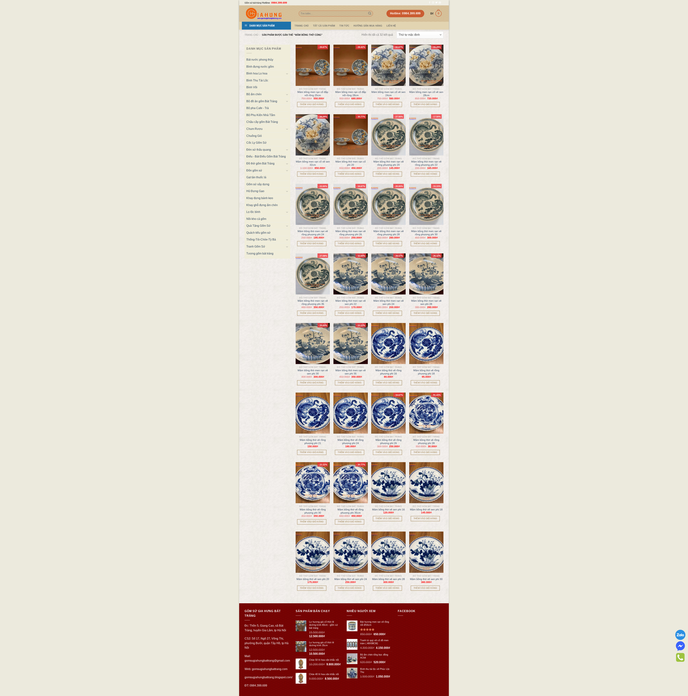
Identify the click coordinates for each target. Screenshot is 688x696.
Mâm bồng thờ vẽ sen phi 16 (388, 509)
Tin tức (344, 25)
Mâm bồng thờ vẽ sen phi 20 (313, 579)
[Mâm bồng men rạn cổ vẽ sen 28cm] (426, 65)
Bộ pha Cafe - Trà (257, 108)
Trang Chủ (302, 25)
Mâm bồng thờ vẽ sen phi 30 (426, 579)
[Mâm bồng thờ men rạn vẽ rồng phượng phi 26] (350, 204)
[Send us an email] (440, 2)
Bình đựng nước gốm (260, 66)
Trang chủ (251, 35)
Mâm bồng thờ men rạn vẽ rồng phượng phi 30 (426, 233)
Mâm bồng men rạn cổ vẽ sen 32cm (313, 163)
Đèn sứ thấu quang (258, 149)
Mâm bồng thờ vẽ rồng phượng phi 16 (389, 372)
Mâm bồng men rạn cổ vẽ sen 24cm (388, 94)
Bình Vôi (251, 87)
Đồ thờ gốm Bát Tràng (260, 163)
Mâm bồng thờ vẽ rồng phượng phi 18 (426, 372)
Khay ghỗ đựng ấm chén (262, 205)
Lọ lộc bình (253, 211)
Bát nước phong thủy (259, 59)
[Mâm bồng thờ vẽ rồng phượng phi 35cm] (350, 482)
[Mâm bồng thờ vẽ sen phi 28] (388, 552)
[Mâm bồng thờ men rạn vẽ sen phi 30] (313, 343)
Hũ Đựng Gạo (255, 191)
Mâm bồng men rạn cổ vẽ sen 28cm (426, 94)
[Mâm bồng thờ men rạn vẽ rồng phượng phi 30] (426, 204)
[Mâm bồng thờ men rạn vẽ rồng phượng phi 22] (426, 134)
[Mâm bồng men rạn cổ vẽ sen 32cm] (313, 134)
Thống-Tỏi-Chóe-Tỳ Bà (261, 239)
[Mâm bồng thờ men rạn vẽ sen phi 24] (388, 274)
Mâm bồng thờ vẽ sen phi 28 (388, 579)
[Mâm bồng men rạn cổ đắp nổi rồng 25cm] (313, 65)
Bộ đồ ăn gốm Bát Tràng (261, 101)
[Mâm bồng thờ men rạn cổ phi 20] (350, 134)
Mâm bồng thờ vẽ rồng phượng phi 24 (351, 441)
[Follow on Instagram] (433, 2)
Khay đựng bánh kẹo (259, 198)
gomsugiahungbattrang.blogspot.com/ (268, 677)
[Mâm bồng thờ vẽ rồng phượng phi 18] (426, 343)
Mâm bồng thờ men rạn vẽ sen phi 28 (426, 302)
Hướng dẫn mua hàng (367, 25)
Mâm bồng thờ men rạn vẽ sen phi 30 (313, 372)
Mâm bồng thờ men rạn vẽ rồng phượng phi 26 (350, 233)
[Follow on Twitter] (436, 2)
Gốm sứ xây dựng (257, 184)
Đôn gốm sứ (254, 170)
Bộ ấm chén (254, 94)
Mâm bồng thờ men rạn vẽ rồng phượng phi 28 (388, 233)
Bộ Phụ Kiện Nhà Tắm (260, 115)
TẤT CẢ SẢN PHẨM (324, 25)
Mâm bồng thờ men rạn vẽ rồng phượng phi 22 (426, 163)
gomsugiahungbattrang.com (269, 669)
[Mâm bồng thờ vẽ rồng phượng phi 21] (313, 413)
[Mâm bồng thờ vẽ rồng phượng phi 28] (426, 413)
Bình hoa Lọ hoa (256, 73)
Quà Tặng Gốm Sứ (258, 225)
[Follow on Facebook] (430, 2)
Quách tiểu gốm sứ (258, 232)
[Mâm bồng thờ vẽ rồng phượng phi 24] (350, 413)
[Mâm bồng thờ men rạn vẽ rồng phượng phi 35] (313, 274)
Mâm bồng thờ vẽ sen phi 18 (426, 509)
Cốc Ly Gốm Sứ (256, 142)
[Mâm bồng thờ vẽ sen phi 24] (350, 552)
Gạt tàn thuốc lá (256, 177)
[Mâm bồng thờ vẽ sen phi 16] (388, 482)
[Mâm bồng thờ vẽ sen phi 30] (426, 552)
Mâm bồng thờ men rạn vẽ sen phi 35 (350, 372)
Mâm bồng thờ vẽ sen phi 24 (350, 579)
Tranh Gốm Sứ (255, 246)
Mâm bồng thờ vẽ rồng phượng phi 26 (389, 441)
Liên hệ (391, 25)
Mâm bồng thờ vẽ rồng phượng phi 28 (426, 441)
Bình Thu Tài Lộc (257, 80)
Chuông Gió (254, 135)
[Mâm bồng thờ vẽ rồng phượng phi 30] (313, 482)
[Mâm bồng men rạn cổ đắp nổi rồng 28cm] (350, 65)
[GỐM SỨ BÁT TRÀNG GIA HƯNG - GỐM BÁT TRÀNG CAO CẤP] (269, 13)
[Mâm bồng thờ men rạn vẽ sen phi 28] (426, 274)
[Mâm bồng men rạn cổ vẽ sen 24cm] (388, 65)
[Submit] (370, 14)
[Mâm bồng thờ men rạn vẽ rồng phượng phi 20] (388, 134)
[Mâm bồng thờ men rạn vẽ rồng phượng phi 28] (388, 204)
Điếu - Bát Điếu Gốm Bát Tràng (266, 156)
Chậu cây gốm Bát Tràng (262, 121)
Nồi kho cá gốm (256, 218)
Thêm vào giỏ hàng (312, 104)
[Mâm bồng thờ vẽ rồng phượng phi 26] (388, 413)
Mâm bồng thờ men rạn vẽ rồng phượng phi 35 (313, 302)
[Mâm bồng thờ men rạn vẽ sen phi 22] (350, 274)
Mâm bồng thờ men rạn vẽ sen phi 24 (388, 302)
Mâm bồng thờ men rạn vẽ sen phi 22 (350, 302)
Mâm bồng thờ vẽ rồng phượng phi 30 (313, 511)
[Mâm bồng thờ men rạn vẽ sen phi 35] (350, 343)
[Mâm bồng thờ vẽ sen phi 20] (313, 552)
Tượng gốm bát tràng (259, 253)
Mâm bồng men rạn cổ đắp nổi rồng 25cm (312, 94)
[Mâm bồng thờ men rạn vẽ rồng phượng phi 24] (313, 204)
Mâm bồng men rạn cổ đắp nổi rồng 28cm (350, 94)
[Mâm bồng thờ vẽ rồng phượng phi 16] (388, 343)
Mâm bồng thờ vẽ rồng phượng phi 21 (313, 441)
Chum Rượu (254, 128)
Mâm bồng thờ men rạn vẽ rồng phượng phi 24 (313, 233)
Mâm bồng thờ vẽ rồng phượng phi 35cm (351, 511)
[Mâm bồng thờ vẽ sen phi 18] (426, 482)
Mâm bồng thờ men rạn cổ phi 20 (350, 163)
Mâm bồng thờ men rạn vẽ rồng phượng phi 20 (388, 163)
